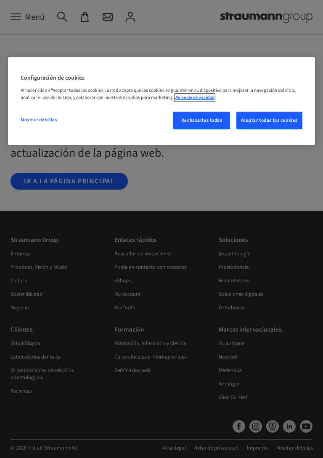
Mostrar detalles (39, 119)
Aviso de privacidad (194, 97)
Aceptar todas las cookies (269, 120)
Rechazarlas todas (201, 120)
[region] (161, 101)
